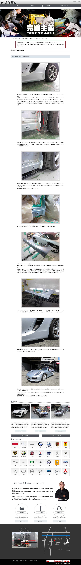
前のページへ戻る (25, 435)
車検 (12, 561)
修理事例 (48, 5)
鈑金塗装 (32, 5)
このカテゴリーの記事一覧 (56, 435)
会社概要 (74, 1)
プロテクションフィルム (64, 5)
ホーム (17, 5)
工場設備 (16, 561)
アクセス (78, 1)
